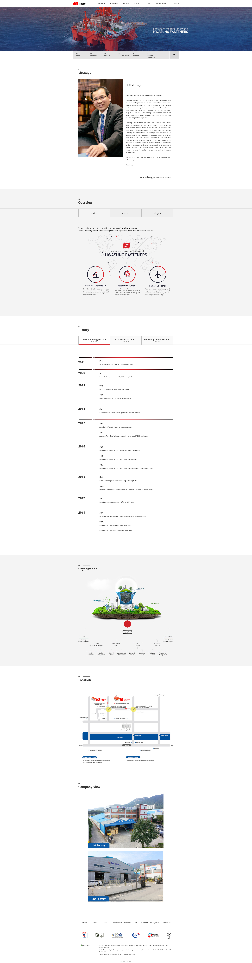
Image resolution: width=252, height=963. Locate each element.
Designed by (126, 962)
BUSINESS (114, 3)
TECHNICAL (125, 3)
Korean (176, 3)
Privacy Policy (154, 923)
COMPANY (102, 3)
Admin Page (167, 923)
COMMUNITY (161, 3)
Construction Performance (122, 923)
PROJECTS (137, 3)
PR (149, 3)
